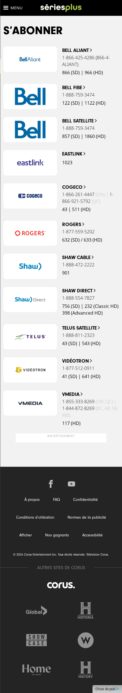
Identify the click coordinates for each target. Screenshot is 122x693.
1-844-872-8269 (78, 408)
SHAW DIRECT (77, 291)
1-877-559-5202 (78, 232)
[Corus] (61, 585)
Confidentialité (85, 499)
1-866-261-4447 (78, 194)
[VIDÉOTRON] (30, 370)
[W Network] (86, 640)
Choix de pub (105, 689)
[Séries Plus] (61, 8)
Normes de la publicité (87, 517)
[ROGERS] (30, 233)
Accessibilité (92, 535)
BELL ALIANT (75, 50)
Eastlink (72, 154)
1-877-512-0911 (78, 368)
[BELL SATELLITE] (30, 129)
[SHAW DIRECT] (30, 299)
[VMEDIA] (30, 403)
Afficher (25, 535)
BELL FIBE (72, 88)
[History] (85, 669)
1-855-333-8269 (78, 401)
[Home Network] (36, 669)
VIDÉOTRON (75, 361)
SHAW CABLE (76, 257)
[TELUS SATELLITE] (30, 337)
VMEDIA (70, 394)
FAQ (56, 499)
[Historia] (85, 610)
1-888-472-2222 (78, 265)
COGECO (72, 187)
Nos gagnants (57, 535)
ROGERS (71, 224)
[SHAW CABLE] (30, 266)
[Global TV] (36, 610)
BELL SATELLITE (78, 121)
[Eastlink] (30, 163)
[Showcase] (36, 640)
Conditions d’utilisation (35, 517)
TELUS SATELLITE (79, 328)
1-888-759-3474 (78, 95)
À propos (32, 499)
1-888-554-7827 (78, 298)
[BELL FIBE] (30, 96)
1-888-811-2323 (78, 335)
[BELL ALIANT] (30, 59)
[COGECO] (30, 196)
